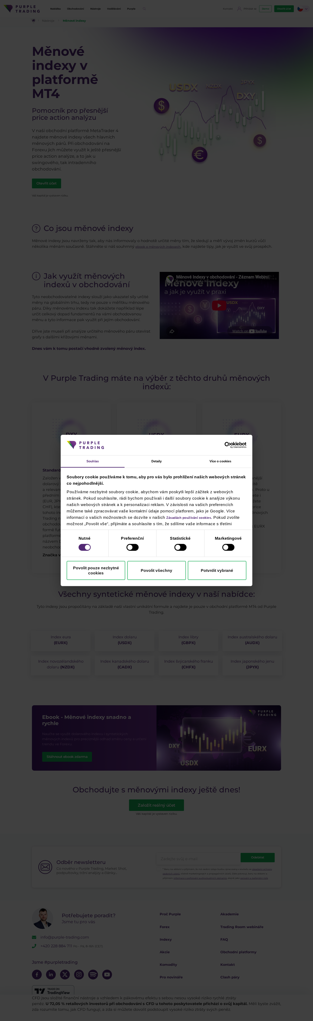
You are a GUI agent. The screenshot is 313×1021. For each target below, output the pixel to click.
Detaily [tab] (156, 461)
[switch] (132, 548)
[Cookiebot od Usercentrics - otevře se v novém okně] (227, 444)
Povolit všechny (156, 571)
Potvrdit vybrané (217, 571)
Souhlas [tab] (93, 461)
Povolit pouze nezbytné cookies (96, 571)
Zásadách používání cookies (195, 518)
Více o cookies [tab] (220, 461)
